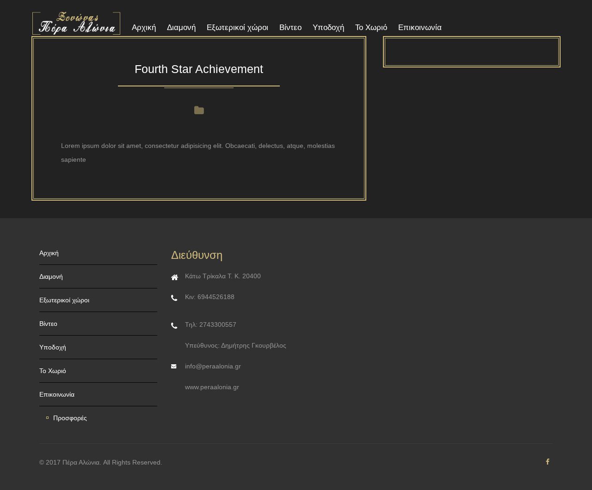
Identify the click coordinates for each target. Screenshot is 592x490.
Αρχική (144, 27)
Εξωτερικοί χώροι (237, 27)
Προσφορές (70, 418)
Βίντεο (290, 27)
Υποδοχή (328, 27)
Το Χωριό (371, 27)
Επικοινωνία (420, 27)
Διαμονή (181, 27)
